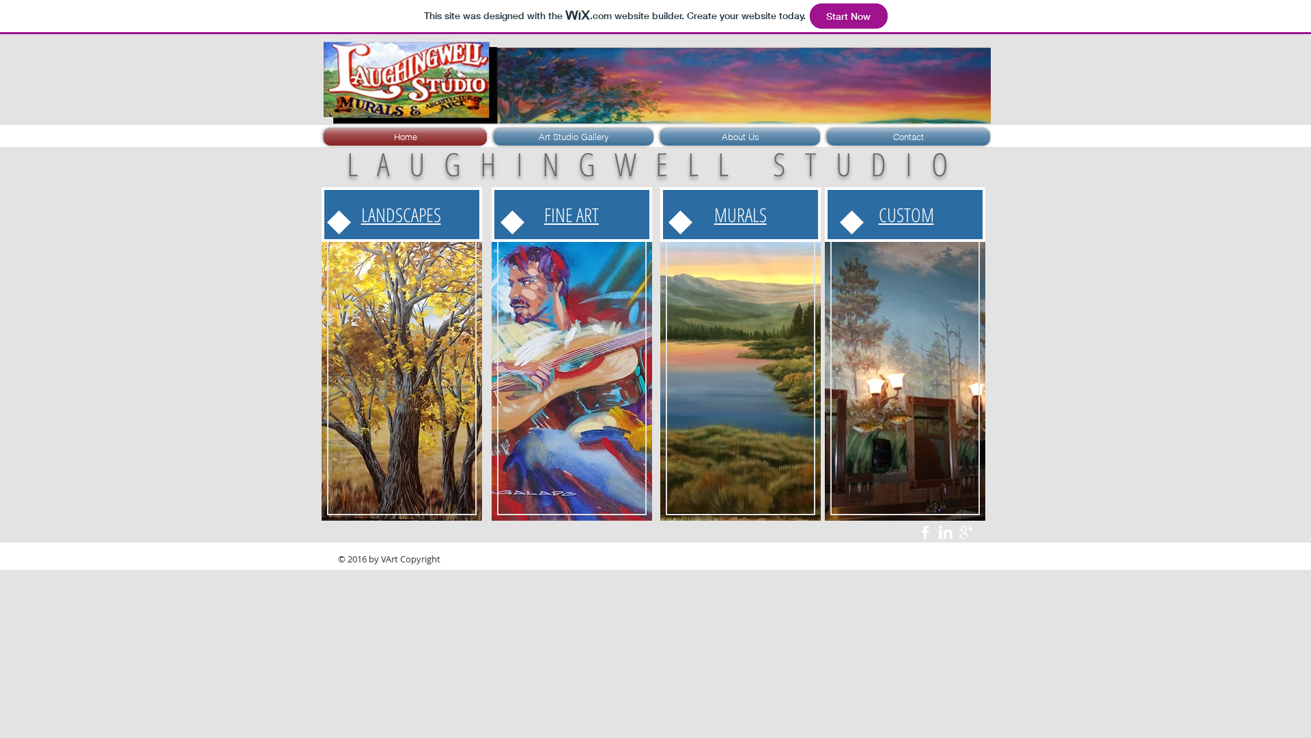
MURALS (740, 215)
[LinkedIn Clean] (946, 532)
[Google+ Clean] (966, 532)
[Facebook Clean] (925, 532)
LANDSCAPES (401, 215)
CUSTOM (906, 215)
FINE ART (571, 215)
